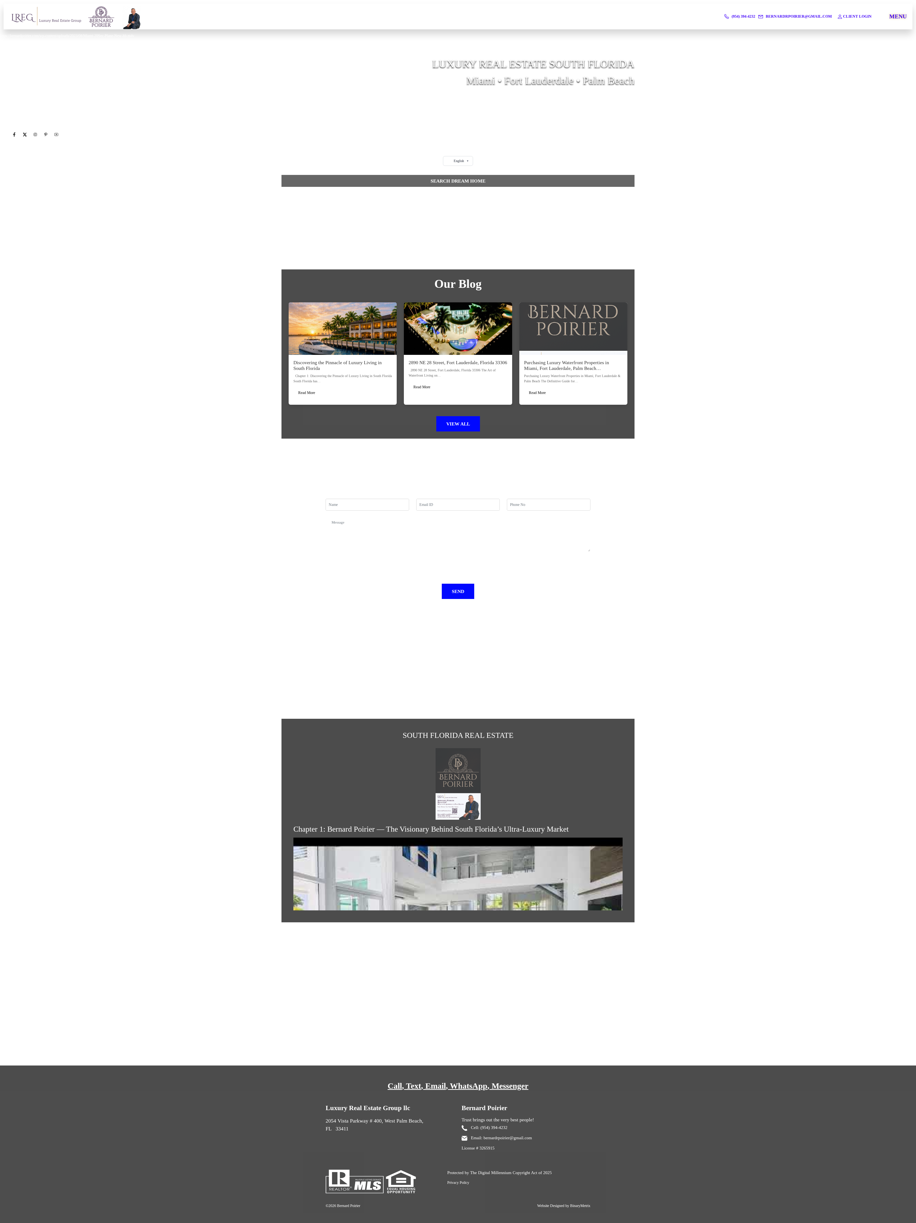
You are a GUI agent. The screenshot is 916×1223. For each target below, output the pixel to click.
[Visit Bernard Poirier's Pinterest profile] (46, 135)
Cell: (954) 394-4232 (488, 1127)
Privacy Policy (458, 1183)
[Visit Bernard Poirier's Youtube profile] (56, 135)
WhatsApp (468, 1085)
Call (395, 1085)
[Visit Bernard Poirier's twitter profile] (25, 135)
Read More (306, 393)
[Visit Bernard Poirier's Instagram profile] (36, 135)
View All (458, 423)
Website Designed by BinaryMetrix (563, 1206)
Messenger (510, 1085)
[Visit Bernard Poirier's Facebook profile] (15, 135)
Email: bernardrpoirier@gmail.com (501, 1137)
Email (435, 1085)
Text (413, 1085)
